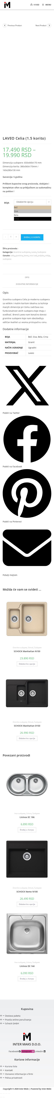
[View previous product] (5, 25)
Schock (30, 647)
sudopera (7, 259)
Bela (40, 336)
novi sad (33, 255)
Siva (35, 336)
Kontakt (9, 1070)
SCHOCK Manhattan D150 (27, 725)
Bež (30, 336)
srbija (47, 255)
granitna (19, 255)
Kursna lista (11, 1066)
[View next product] (49, 25)
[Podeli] (6, 1093)
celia (13, 255)
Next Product (41, 25)
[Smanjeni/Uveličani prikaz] (1, 1093)
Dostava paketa (12, 1015)
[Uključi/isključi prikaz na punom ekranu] (4, 1093)
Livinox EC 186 (27, 817)
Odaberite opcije (27, 664)
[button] (27, 1016)
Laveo (33, 252)
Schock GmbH (12, 1023)
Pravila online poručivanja (18, 1019)
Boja (6, 202)
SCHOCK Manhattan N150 (27, 651)
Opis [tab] (27, 277)
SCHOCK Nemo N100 (27, 891)
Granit (31, 342)
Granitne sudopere (21, 252)
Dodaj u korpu (32, 237)
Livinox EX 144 (27, 966)
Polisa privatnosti (13, 1077)
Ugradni (32, 347)
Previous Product (15, 25)
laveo (26, 255)
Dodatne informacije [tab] (27, 284)
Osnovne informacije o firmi (19, 1074)
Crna (45, 336)
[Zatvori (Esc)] (9, 1093)
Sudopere (41, 252)
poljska (41, 255)
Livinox (29, 813)
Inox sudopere (19, 813)
